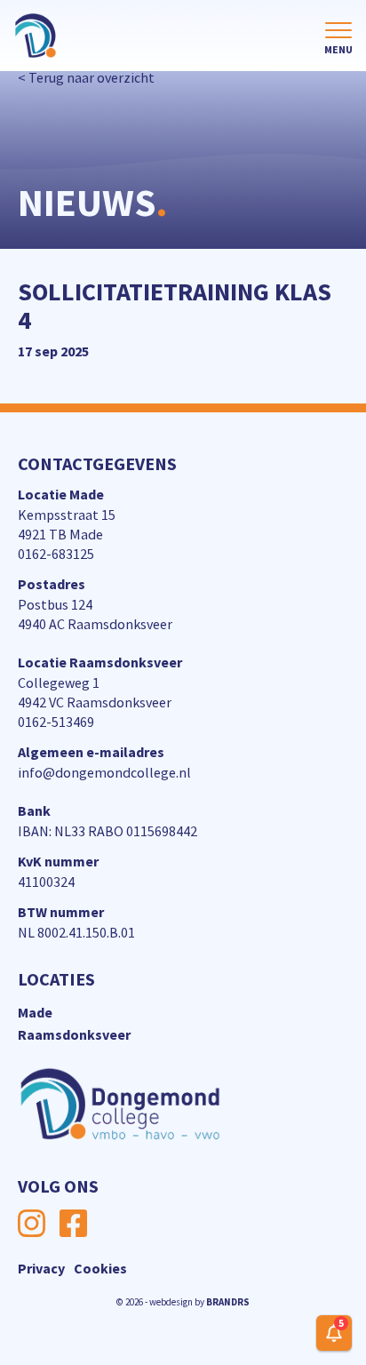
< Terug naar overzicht (86, 77)
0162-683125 (56, 554)
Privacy (41, 1268)
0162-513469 (56, 721)
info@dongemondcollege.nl (104, 772)
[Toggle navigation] (338, 39)
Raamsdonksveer (74, 1034)
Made (35, 1012)
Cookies (100, 1268)
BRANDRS (228, 1302)
